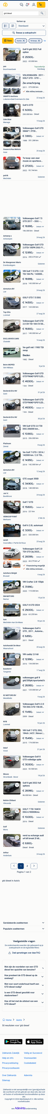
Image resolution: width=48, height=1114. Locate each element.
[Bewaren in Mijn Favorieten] (17, 51)
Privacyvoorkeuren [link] (10, 1068)
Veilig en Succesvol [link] (33, 1053)
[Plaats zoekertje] (41, 5)
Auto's (19, 41)
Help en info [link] (7, 1058)
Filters (9, 41)
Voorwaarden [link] (30, 1058)
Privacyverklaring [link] (10, 1063)
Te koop (33, 41)
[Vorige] (14, 866)
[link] (6, 5)
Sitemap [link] (6, 1080)
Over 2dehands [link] (9, 1075)
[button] (28, 5)
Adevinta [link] (28, 1075)
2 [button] (27, 866)
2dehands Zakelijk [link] (10, 1053)
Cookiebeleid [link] (30, 1063)
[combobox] (21, 13)
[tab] (5, 26)
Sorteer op (21, 21)
